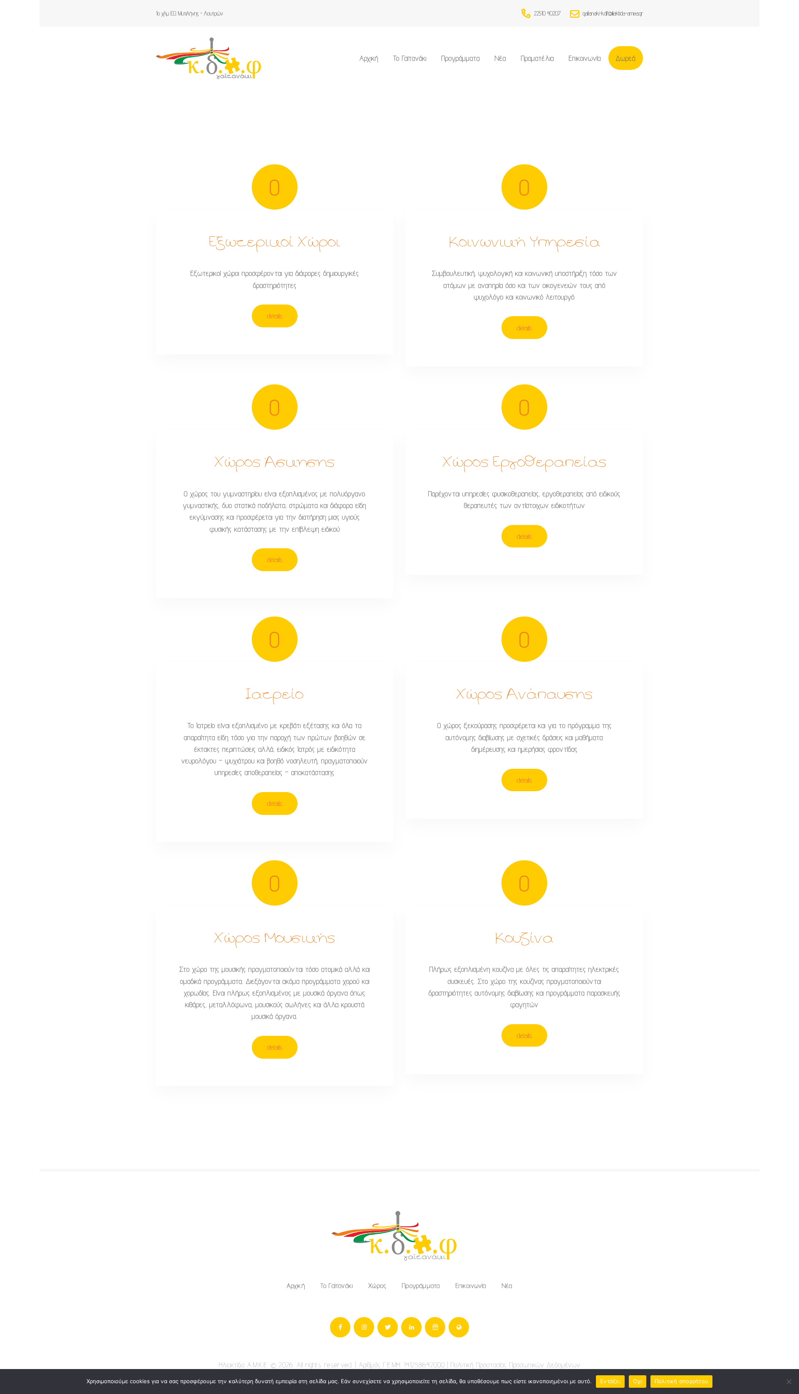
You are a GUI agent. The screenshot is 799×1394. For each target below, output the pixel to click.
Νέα (507, 1286)
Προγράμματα (421, 1286)
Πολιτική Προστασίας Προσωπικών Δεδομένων (516, 1364)
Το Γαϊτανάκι (336, 1286)
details (275, 316)
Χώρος (377, 1286)
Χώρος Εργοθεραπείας (524, 463)
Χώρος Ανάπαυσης (525, 695)
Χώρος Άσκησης (275, 463)
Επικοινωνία (471, 1286)
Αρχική (296, 1286)
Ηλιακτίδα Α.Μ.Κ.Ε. (243, 1364)
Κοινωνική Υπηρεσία (524, 243)
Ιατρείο (274, 695)
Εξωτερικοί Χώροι (274, 243)
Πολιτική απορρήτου (682, 1381)
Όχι (637, 1381)
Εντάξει (610, 1381)
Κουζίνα (524, 939)
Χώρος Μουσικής (274, 939)
